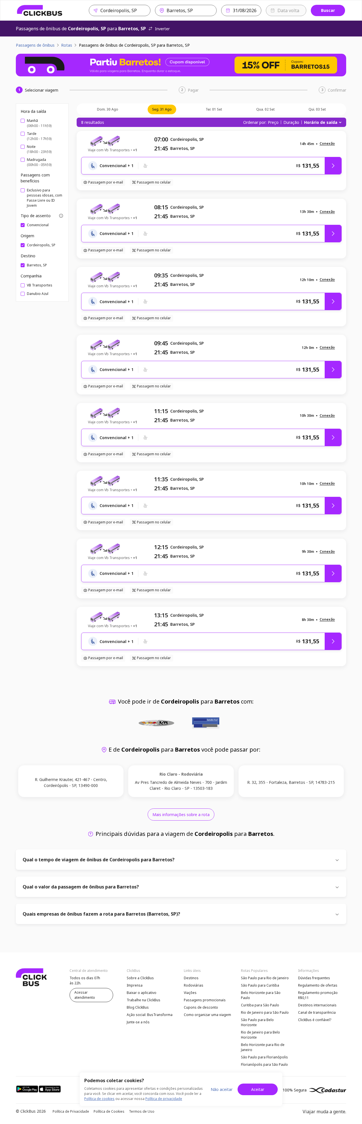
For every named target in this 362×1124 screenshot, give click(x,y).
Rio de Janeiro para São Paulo (265, 1012)
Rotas (66, 45)
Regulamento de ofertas (317, 985)
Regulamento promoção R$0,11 (318, 995)
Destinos (191, 978)
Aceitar (257, 1089)
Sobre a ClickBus (140, 978)
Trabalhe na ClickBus (143, 1000)
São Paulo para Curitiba (260, 985)
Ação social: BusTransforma (150, 1014)
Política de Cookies (109, 1111)
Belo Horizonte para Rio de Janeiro (263, 1047)
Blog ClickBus (138, 1007)
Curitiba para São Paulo (260, 1005)
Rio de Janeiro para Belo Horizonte (260, 1035)
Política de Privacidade (71, 1111)
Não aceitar (221, 1089)
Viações (190, 992)
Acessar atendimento (84, 995)
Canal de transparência (317, 1012)
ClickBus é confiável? (314, 1019)
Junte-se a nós (138, 1022)
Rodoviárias (193, 985)
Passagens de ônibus (35, 45)
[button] (327, 144)
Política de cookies (99, 1098)
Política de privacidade (163, 1098)
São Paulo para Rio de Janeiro (265, 978)
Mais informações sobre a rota (181, 814)
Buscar (328, 10)
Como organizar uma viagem (207, 1014)
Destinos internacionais (317, 1005)
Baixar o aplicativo (141, 992)
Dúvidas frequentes (314, 978)
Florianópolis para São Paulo (264, 1064)
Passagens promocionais (205, 1000)
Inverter (162, 28)
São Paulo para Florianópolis (264, 1057)
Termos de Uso (141, 1111)
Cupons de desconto (201, 1007)
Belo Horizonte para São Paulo (261, 995)
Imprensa (135, 985)
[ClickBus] (40, 10)
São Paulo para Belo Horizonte (257, 1022)
